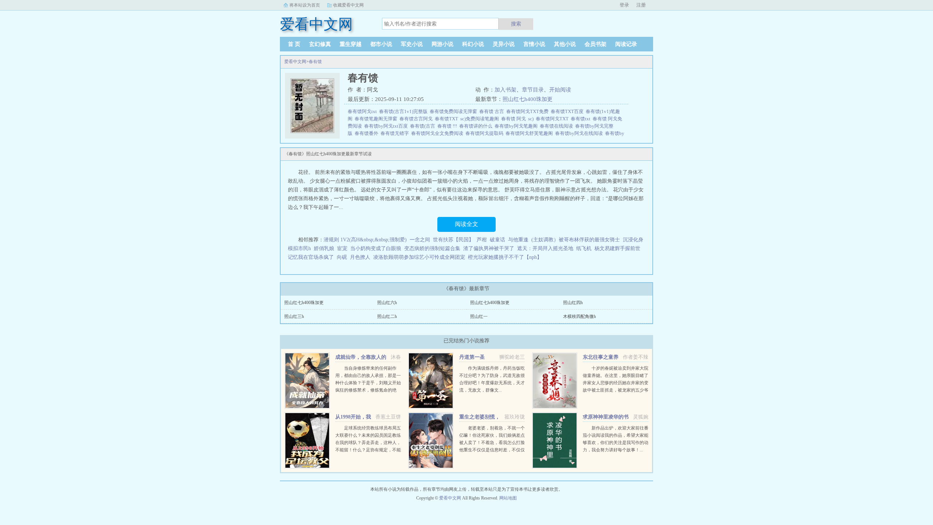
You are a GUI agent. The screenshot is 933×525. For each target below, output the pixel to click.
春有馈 (315, 61)
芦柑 (482, 239)
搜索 (516, 24)
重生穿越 (351, 44)
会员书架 (595, 44)
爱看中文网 (295, 61)
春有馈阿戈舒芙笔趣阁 (530, 133)
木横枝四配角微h (579, 316)
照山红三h (294, 316)
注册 (641, 5)
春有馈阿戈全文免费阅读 (438, 133)
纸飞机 (584, 248)
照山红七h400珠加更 (528, 99)
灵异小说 (504, 44)
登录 (624, 5)
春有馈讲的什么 (477, 126)
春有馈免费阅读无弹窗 (454, 111)
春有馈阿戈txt (363, 111)
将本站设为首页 (304, 5)
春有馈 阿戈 (514, 118)
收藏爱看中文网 (348, 5)
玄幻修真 (320, 44)
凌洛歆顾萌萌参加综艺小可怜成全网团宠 (419, 257)
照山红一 (479, 316)
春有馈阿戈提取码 (485, 133)
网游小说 (442, 44)
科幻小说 (473, 44)
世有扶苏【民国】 (453, 239)
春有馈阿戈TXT (553, 118)
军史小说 (412, 44)
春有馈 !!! (448, 126)
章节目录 (533, 90)
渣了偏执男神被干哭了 (488, 248)
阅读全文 (466, 224)
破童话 (497, 239)
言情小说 (534, 44)
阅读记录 (626, 44)
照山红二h (387, 316)
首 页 (294, 44)
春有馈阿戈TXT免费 (528, 111)
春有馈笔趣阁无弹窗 (377, 118)
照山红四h (573, 302)
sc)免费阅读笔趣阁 (480, 118)
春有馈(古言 (423, 126)
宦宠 (342, 248)
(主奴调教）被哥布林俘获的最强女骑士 (575, 239)
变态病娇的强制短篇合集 (432, 248)
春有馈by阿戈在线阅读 (580, 133)
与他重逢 (518, 239)
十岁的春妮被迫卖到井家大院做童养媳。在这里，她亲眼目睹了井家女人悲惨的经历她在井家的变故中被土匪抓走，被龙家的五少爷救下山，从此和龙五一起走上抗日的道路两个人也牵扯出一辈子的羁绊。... (615, 390)
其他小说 (565, 44)
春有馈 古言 (492, 111)
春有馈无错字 (395, 133)
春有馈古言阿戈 (417, 118)
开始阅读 (560, 90)
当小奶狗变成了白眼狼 (375, 248)
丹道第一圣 (472, 357)
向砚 (342, 257)
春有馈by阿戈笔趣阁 (517, 126)
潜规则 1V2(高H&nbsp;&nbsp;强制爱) (365, 239)
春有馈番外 (367, 133)
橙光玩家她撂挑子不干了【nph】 (505, 257)
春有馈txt (582, 118)
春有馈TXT (447, 118)
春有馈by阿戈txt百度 (387, 126)
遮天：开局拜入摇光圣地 (545, 248)
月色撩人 (360, 257)
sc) (532, 118)
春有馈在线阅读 (557, 126)
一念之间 (420, 239)
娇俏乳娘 (324, 248)
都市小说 (381, 44)
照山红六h (387, 302)
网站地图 (508, 498)
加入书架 (505, 90)
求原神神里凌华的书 (606, 417)
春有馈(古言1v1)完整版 (404, 111)
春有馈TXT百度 (568, 111)
